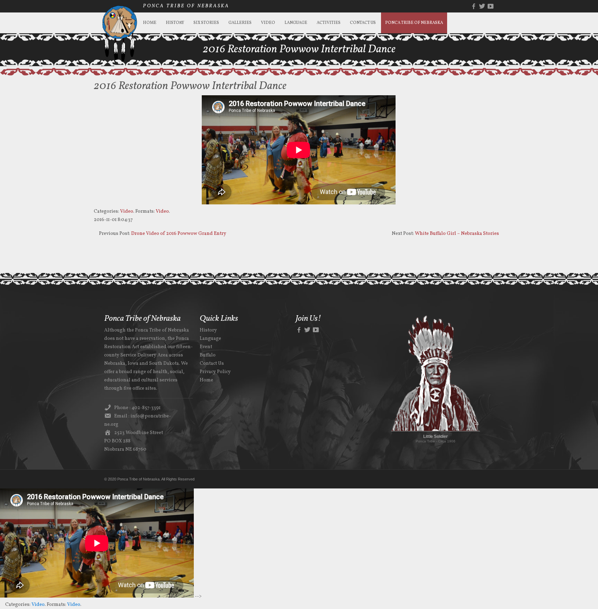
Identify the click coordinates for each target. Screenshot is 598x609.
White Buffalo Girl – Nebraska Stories (457, 233)
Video (268, 23)
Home (149, 23)
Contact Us (363, 23)
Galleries (240, 23)
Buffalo (208, 355)
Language (295, 23)
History (175, 23)
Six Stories (206, 23)
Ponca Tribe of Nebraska (414, 23)
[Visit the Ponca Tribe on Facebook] (299, 330)
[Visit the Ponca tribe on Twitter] (307, 330)
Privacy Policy (215, 372)
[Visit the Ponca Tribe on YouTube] (315, 330)
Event (206, 347)
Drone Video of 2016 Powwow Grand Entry (178, 233)
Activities (329, 23)
